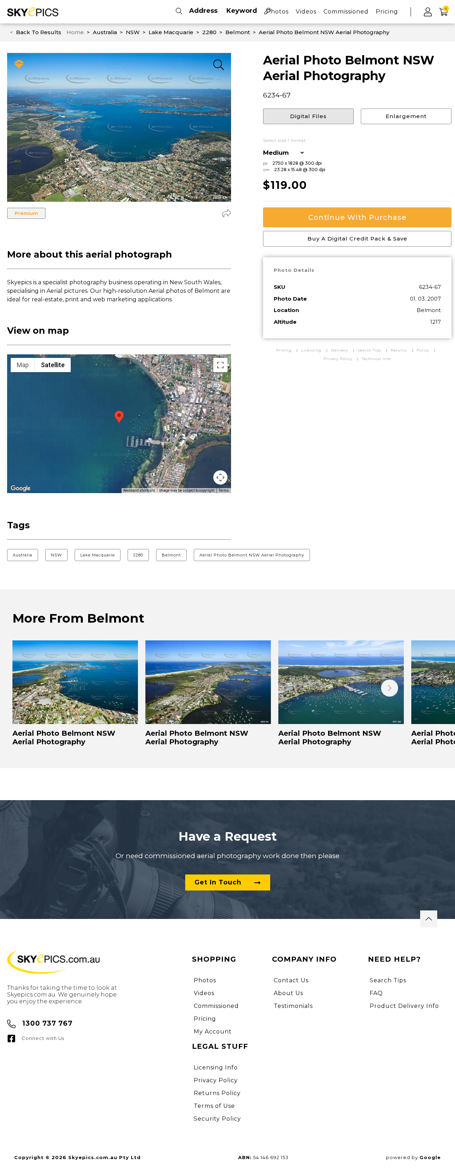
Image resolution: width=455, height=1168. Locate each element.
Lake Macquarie (97, 555)
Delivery (340, 350)
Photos (277, 11)
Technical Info (376, 358)
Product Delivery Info (404, 1006)
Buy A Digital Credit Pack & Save (357, 238)
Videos (306, 11)
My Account (213, 1031)
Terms (224, 490)
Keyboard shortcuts (139, 490)
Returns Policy (217, 1093)
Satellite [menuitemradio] (53, 365)
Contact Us (291, 980)
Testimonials (293, 1006)
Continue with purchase (357, 217)
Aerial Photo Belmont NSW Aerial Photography (251, 555)
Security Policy (217, 1118)
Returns (399, 350)
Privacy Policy (337, 358)
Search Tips (370, 350)
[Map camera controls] (220, 477)
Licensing (312, 350)
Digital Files (308, 116)
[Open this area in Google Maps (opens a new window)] (20, 488)
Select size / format (284, 141)
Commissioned (346, 11)
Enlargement (406, 116)
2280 (138, 555)
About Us (288, 993)
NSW (56, 555)
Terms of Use (214, 1106)
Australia (22, 555)
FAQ (376, 993)
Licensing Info (216, 1067)
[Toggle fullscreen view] (220, 365)
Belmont (171, 555)
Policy (423, 350)
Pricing (387, 11)
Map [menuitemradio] (23, 365)
